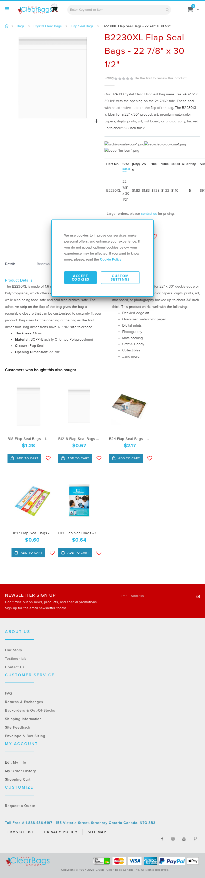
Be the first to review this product (160, 78)
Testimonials (16, 658)
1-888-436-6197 (40, 823)
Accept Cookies (80, 277)
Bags (20, 26)
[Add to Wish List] (48, 458)
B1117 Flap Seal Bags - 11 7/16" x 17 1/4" (32, 533)
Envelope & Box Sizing (25, 736)
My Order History (20, 771)
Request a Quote (20, 806)
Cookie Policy (110, 259)
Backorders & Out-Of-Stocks (30, 710)
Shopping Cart (17, 779)
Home (7, 26)
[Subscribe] (198, 596)
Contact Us (15, 667)
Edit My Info (15, 762)
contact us (149, 213)
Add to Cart (27, 458)
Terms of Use (19, 832)
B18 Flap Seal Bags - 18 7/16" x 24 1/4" (28, 438)
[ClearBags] (37, 9)
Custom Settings (120, 277)
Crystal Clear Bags (48, 26)
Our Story (13, 650)
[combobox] (119, 10)
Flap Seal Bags (82, 26)
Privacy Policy (61, 832)
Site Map (97, 832)
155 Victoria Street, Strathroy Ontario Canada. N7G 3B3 (106, 823)
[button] (96, 121)
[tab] (16, 264)
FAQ (8, 693)
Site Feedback (17, 727)
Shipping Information (23, 719)
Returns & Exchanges (24, 702)
